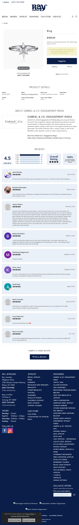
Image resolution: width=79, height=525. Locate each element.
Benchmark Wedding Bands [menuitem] (64, 390)
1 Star (17, 163)
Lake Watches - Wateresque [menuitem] (64, 439)
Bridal (5, 16)
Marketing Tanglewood (20, 252)
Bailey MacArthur (18, 234)
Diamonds (34, 16)
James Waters (17, 204)
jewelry (5, 23)
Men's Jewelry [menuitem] (34, 403)
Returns (69, 66)
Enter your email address (61, 491)
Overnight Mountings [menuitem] (62, 454)
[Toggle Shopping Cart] (76, 16)
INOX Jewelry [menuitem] (59, 434)
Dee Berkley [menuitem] (58, 411)
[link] (17, 2)
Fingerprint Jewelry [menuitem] (61, 421)
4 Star (17, 157)
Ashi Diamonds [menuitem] (59, 387)
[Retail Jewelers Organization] (36, 509)
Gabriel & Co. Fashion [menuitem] (62, 426)
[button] (5, 2)
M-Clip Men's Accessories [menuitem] (63, 444)
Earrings (68, 138)
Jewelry (23, 16)
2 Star (17, 161)
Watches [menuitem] (31, 393)
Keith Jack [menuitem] (57, 436)
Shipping (54, 66)
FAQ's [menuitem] (30, 419)
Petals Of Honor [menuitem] (60, 460)
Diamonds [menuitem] (32, 395)
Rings (60, 138)
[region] (23, 49)
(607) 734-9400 (23, 75)
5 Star (17, 155)
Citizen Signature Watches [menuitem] (64, 408)
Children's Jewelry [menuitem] (36, 400)
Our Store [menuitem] (32, 414)
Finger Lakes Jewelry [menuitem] (62, 418)
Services (57, 16)
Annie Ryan (16, 284)
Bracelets (55, 138)
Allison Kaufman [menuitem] (60, 385)
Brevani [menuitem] (56, 393)
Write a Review (39, 357)
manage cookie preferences (20, 516)
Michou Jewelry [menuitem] (60, 447)
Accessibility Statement (56, 515)
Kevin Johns (16, 267)
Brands (13, 16)
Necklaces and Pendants (44, 138)
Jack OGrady (17, 172)
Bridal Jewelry (31, 138)
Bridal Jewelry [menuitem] (34, 377)
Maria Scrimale (17, 299)
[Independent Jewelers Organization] (53, 503)
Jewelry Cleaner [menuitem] (35, 405)
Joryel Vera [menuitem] (58, 382)
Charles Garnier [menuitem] (60, 405)
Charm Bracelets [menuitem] (35, 390)
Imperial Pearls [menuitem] (59, 431)
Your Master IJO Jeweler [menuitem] (38, 417)
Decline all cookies (15, 520)
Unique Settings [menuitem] (60, 480)
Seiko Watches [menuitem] (59, 467)
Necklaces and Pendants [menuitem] (38, 385)
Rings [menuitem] (30, 380)
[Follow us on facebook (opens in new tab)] (4, 430)
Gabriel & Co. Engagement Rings (29, 94)
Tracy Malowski (17, 316)
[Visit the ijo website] (51, 509)
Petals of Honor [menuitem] (34, 398)
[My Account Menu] (72, 16)
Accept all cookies (29, 520)
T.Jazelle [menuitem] (57, 475)
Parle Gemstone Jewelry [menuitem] (63, 457)
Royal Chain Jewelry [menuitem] (62, 465)
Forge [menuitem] (55, 423)
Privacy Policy (29, 514)
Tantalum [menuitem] (57, 478)
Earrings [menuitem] (31, 382)
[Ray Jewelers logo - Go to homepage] (39, 8)
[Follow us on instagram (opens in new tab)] (10, 430)
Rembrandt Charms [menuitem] (61, 462)
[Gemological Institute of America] (25, 503)
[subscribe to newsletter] (74, 495)
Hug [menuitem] (55, 429)
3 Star (17, 159)
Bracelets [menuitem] (32, 387)
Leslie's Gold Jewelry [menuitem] (62, 441)
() (42, 155)
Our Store (46, 16)
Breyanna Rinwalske (19, 187)
